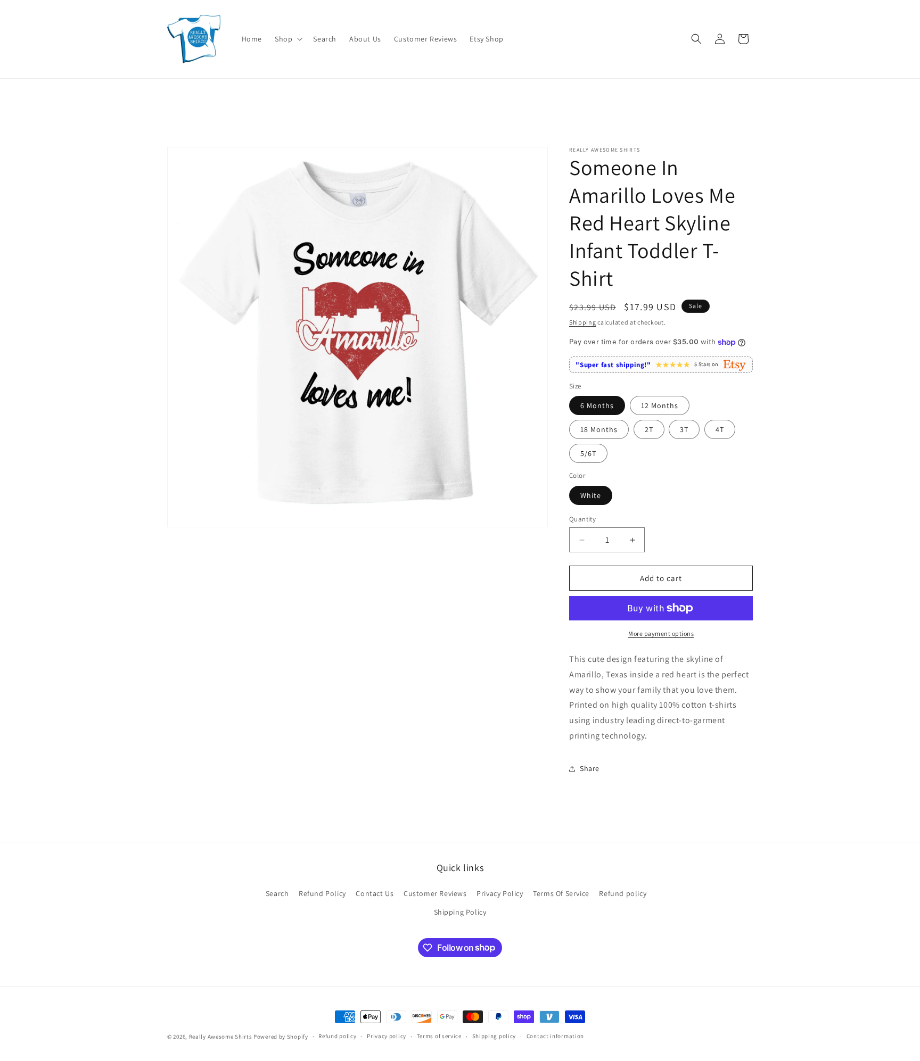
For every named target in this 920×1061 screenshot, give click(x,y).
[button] (287, 39)
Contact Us (374, 893)
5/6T (588, 453)
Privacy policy (386, 1036)
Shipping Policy (460, 912)
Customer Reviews (435, 893)
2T (649, 429)
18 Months (599, 429)
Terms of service (439, 1036)
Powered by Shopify (280, 1036)
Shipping (582, 322)
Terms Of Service (561, 893)
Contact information (555, 1036)
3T (684, 429)
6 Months (597, 405)
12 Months (659, 405)
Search (277, 893)
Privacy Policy (500, 893)
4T (720, 429)
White (590, 495)
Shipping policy (494, 1036)
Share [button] (589, 768)
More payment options (661, 633)
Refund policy (622, 893)
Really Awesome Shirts (220, 1036)
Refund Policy (322, 893)
